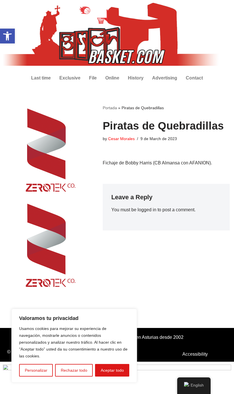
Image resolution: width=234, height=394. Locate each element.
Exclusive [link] (69, 77)
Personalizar (36, 370)
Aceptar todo (112, 370)
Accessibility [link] (195, 354)
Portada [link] (110, 108)
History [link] (136, 77)
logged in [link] (147, 209)
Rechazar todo (74, 370)
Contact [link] (194, 77)
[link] (7, 36)
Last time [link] (41, 77)
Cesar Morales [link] (121, 138)
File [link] (93, 77)
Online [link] (112, 77)
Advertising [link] (164, 77)
